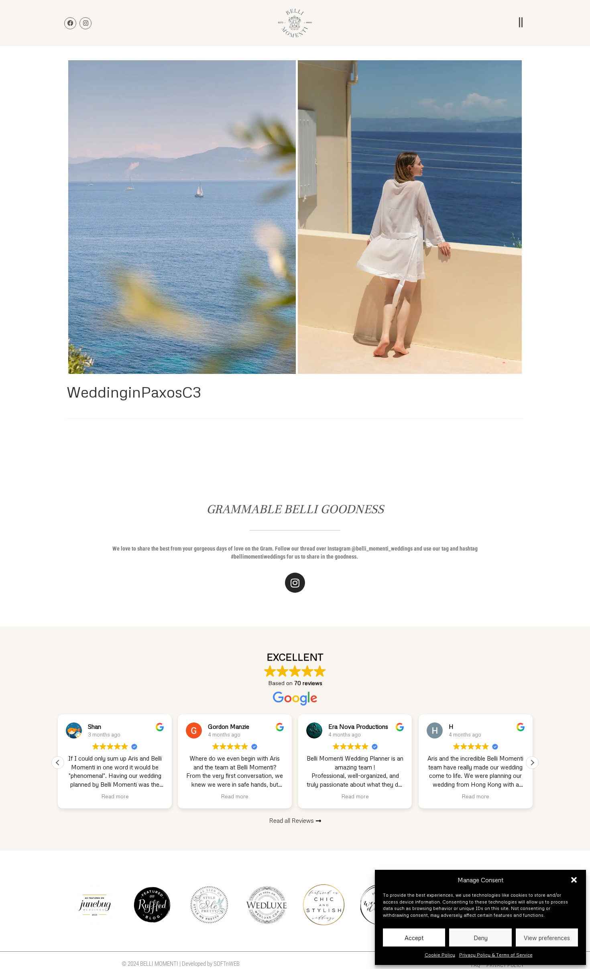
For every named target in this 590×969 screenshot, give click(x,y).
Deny (481, 937)
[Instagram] (295, 583)
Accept (414, 937)
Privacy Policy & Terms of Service (496, 954)
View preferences (547, 937)
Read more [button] (114, 796)
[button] (574, 880)
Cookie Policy (440, 954)
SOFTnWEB (227, 963)
